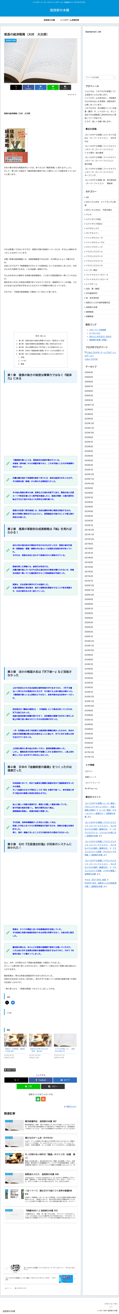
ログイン (89, 771)
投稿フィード (90, 777)
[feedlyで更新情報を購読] (38, 1099)
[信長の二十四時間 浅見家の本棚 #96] (15, 1040)
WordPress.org (91, 788)
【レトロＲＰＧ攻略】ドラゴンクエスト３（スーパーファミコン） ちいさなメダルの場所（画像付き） (100, 825)
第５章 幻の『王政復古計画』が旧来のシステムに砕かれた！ (41, 354)
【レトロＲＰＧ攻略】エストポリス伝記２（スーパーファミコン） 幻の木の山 (100, 138)
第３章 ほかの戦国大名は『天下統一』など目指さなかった (41, 347)
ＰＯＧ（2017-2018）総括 (95, 880)
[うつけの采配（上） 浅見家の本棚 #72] (65, 1040)
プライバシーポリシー (111, 1305)
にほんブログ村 (91, 359)
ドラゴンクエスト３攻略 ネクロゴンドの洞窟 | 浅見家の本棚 (100, 851)
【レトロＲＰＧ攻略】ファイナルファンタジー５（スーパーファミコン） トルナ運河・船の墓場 (100, 149)
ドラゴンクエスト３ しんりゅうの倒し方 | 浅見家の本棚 (100, 832)
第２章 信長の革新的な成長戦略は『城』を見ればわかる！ (41, 344)
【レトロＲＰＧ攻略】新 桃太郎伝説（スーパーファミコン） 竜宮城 (100, 181)
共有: (23, 357)
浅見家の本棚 (11, 1070)
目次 (37, 336)
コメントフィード (92, 783)
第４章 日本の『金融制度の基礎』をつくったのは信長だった (41, 350)
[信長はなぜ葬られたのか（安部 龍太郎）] (40, 1040)
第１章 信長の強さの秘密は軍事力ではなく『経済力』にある (41, 340)
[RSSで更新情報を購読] (43, 1099)
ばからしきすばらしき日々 (100, 336)
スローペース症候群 (97, 330)
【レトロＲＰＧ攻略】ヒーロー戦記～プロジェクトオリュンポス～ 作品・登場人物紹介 (100, 806)
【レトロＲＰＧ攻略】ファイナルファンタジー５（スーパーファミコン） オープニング (100, 172)
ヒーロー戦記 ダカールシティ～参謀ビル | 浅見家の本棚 (100, 813)
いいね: (24, 360)
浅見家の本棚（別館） (98, 340)
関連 (22, 364)
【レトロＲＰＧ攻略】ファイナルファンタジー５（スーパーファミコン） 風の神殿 (100, 160)
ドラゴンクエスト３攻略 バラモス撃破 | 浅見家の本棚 (100, 870)
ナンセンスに (94, 333)
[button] (65, 87)
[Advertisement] (40, 103)
